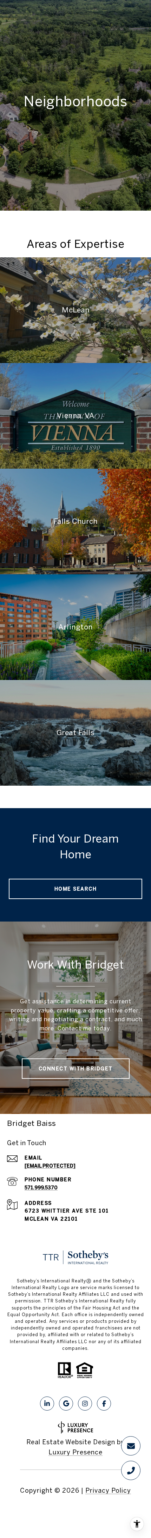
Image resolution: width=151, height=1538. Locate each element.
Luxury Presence (75, 1452)
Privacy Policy (108, 1490)
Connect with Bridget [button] (76, 1068)
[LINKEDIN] (47, 1404)
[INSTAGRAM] (85, 1404)
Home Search (75, 889)
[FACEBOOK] (104, 1404)
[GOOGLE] (66, 1404)
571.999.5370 (41, 1187)
